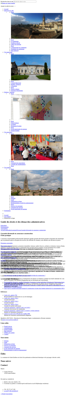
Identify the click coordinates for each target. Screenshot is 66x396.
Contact (6, 334)
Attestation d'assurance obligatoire (10, 249)
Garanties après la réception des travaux (15, 269)
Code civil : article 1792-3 (11, 301)
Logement (14, 230)
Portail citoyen (8, 326)
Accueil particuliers (6, 230)
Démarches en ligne (9, 344)
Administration (8, 328)
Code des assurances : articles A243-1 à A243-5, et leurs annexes (21, 310)
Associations (4, 228)
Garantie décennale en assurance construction (33, 230)
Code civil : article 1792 (10, 295)
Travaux (19, 230)
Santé (5, 342)
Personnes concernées (7, 243)
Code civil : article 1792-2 (11, 298)
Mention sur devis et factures (8, 252)
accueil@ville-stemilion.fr (11, 391)
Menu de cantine (10, 332)
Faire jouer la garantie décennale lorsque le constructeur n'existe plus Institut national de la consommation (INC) (34, 288)
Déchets (6, 341)
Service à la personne (10, 345)
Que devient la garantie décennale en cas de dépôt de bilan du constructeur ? (24, 275)
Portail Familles (8, 329)
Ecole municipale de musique (12, 348)
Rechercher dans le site (7, 1)
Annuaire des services (10, 347)
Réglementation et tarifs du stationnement (15, 350)
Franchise (3, 260)
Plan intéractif (8, 331)
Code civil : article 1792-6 (11, 304)
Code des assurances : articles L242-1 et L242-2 (17, 307)
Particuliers (4, 225)
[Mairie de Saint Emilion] (8, 3)
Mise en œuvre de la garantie (8, 257)
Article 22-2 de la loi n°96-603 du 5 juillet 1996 (17, 313)
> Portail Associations (6, 394)
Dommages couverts (6, 246)
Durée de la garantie (6, 255)
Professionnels (5, 227)
